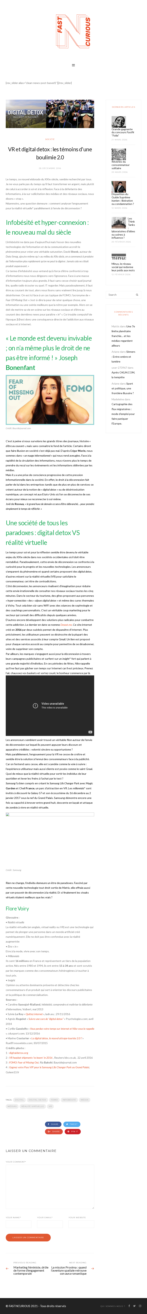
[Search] (137, 295)
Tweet (73, 1124)
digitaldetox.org (18, 1052)
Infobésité (69, 1100)
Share (54, 1124)
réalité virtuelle (32, 1106)
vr (50, 1106)
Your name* (13, 1217)
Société (50, 139)
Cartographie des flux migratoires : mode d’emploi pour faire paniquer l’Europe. (123, 413)
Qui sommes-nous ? (112, 1306)
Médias (12, 1106)
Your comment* (16, 1162)
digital (19, 1100)
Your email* (45, 1217)
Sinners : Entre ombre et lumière (123, 356)
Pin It (74, 1131)
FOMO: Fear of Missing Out (24, 1062)
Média (84, 1100)
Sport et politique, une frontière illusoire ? (123, 388)
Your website (77, 1217)
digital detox (37, 1100)
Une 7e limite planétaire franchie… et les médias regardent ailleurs (123, 336)
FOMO (54, 1100)
